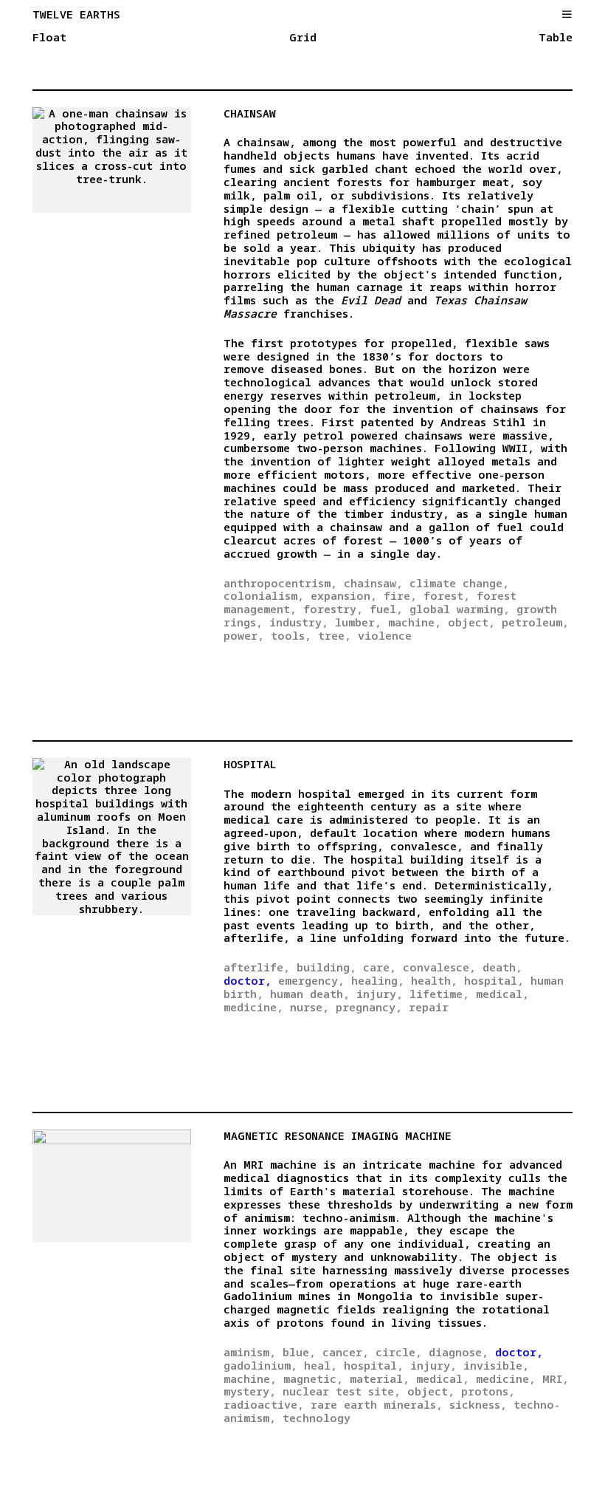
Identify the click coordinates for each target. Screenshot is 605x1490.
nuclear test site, (342, 1391)
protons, (488, 1391)
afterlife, (257, 967)
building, (326, 967)
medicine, (253, 1006)
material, (379, 1378)
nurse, (309, 1006)
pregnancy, (369, 1006)
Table (556, 37)
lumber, (358, 622)
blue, (299, 1351)
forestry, (333, 608)
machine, (414, 622)
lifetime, (439, 993)
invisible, (496, 1365)
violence (385, 635)
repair (429, 1006)
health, (434, 980)
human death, (310, 993)
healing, (377, 980)
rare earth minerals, (377, 1404)
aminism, (250, 1351)
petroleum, (535, 622)
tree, (334, 635)
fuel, (386, 608)
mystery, (250, 1391)
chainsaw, (373, 582)
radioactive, (264, 1404)
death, (502, 967)
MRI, (555, 1378)
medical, (502, 993)
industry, (298, 622)
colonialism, (264, 595)
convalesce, (439, 967)
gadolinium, (260, 1365)
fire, (400, 595)
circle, (399, 1351)
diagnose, (458, 1351)
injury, (379, 993)
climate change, (459, 582)
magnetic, (313, 1378)
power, (244, 635)
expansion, (344, 595)
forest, (447, 595)
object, (471, 622)
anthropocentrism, (280, 582)
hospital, (494, 980)
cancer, (345, 1351)
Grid (303, 37)
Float (49, 37)
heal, (320, 1365)
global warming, (459, 608)
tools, (291, 635)
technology (316, 1417)
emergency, (311, 980)
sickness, (478, 1404)
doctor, (248, 980)
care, (379, 967)
